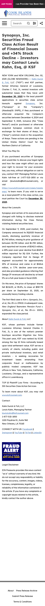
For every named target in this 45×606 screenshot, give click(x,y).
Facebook (27, 429)
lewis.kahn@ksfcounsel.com (15, 413)
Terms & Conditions (22, 601)
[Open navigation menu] (4, 23)
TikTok (28, 432)
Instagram (7, 432)
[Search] (28, 23)
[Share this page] (41, 23)
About (11, 590)
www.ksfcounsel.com (12, 395)
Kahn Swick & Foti (17, 319)
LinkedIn (37, 432)
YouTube (18, 432)
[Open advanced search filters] (34, 23)
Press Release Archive (26, 590)
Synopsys (30, 103)
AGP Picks (7, 4)
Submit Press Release (22, 596)
